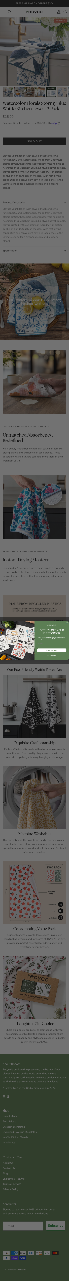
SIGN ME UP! (51, 650)
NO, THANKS (52, 655)
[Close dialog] (67, 623)
